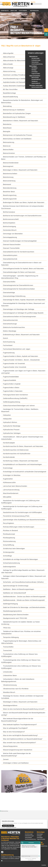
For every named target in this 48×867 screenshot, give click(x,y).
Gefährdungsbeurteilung (11, 402)
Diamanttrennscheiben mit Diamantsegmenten (19, 316)
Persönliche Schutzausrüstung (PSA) (16, 516)
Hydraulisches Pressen (11, 429)
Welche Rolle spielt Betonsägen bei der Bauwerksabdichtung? (16, 754)
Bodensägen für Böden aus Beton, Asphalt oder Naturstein (23, 202)
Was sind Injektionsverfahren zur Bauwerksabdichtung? (22, 739)
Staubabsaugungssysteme (12, 611)
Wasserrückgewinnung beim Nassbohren (17, 750)
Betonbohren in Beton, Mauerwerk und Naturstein (20, 121)
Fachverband (7, 345)
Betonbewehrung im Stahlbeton (14, 117)
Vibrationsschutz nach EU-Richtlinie (15, 689)
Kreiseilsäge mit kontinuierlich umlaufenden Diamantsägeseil (24, 472)
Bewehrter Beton (9, 192)
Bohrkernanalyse (9, 212)
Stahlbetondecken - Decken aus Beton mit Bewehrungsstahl (24, 596)
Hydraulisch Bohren (10, 422)
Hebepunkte (7, 419)
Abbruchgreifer (8, 53)
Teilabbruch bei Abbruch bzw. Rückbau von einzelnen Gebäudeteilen (21, 632)
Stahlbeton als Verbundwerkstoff (14, 593)
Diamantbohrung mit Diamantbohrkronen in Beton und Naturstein (21, 264)
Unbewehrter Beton (10, 675)
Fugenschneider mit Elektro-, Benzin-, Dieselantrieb (21, 360)
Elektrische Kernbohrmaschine (14, 327)
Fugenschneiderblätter (11, 377)
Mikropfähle (7, 497)
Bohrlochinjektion (9, 223)
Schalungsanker (8, 552)
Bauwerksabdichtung (10, 97)
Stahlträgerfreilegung (10, 604)
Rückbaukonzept (9, 534)
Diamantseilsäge (9, 292)
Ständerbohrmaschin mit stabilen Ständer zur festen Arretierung (20, 623)
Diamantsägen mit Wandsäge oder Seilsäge (18, 309)
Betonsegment (8, 166)
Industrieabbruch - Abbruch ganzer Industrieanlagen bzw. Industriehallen (22, 438)
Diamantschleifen (9, 282)
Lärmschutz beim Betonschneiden (15, 486)
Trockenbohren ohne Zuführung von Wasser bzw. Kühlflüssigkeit (19, 655)
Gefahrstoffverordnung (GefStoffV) (15, 398)
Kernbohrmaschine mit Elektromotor (16, 450)
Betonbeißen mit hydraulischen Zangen (17, 113)
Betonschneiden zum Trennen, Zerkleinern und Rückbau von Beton (23, 158)
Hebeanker (7, 415)
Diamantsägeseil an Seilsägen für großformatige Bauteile (23, 313)
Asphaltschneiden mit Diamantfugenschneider (19, 82)
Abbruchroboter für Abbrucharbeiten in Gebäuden (20, 60)
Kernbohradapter (9, 443)
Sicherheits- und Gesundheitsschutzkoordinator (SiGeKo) (23, 582)
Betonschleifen (8, 149)
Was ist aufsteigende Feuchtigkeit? (15, 728)
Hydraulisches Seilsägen (12, 433)
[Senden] (39, 856)
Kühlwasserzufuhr (9, 482)
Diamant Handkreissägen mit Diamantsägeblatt (19, 241)
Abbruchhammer (9, 57)
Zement (5, 759)
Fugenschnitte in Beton (11, 387)
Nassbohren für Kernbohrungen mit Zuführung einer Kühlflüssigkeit (20, 502)
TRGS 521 (7, 628)
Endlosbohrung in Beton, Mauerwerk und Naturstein (21, 334)
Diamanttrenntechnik (10, 320)
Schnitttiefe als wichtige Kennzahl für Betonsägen (20, 559)
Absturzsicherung (9, 71)
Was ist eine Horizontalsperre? (14, 732)
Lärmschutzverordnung (11, 490)
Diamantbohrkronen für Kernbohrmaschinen (18, 252)
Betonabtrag (7, 106)
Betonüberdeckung (9, 188)
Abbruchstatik (8, 64)
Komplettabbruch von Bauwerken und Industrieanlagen (22, 464)
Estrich (5, 338)
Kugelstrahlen (8, 479)
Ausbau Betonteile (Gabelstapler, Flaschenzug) (19, 86)
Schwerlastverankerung (11, 563)
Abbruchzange (8, 68)
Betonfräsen (7, 128)
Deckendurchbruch (9, 230)
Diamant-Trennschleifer (11, 248)
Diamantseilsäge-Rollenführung (14, 296)
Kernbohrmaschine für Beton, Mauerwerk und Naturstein (23, 446)
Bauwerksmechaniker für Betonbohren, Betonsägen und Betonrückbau (22, 101)
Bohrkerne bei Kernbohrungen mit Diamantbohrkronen (22, 216)
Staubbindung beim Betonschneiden (15, 614)
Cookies (44, 865)
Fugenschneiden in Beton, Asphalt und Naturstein (20, 356)
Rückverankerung (9, 541)
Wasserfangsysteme (10, 746)
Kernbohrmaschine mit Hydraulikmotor (16, 453)
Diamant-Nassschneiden (11, 244)
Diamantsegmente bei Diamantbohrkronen (18, 285)
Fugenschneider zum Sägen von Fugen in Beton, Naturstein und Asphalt (23, 372)
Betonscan (6, 146)
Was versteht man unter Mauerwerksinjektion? (19, 742)
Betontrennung (8, 177)
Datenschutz (34, 858)
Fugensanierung (8, 353)
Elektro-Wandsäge (9, 331)
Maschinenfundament (10, 493)
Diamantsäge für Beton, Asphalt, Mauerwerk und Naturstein (24, 300)
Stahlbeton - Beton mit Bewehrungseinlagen (18, 589)
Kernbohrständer (9, 457)
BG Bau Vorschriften (10, 89)
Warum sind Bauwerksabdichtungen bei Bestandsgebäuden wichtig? (23, 714)
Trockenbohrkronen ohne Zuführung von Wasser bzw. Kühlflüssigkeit (21, 667)
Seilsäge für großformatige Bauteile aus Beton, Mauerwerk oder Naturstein (22, 571)
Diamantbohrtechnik (10, 259)
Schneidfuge (7, 556)
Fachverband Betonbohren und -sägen (16, 349)
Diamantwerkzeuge (10, 324)
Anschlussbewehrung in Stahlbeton (15, 78)
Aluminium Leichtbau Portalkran (14, 75)
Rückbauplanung (9, 538)
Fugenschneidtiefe (9, 380)
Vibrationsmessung (10, 685)
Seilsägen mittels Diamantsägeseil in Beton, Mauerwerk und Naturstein (23, 577)
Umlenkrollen (7, 672)
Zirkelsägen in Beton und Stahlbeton (16, 763)
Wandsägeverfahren (10, 705)
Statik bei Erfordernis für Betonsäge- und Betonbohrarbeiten (24, 607)
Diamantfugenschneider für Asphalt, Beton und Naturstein (23, 268)
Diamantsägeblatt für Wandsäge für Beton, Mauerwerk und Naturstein (23, 304)
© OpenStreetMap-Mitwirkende (11, 827)
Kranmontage (8, 468)
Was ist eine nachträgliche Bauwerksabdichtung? (20, 735)
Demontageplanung (10, 237)
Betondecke (7, 124)
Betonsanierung (8, 142)
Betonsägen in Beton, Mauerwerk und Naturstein (20, 170)
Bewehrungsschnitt (9, 199)
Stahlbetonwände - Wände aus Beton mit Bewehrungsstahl (24, 600)
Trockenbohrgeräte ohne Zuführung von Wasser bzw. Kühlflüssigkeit (21, 661)
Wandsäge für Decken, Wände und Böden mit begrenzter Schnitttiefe (22, 697)
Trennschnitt (7, 650)
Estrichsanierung (9, 342)
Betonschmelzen (9, 153)
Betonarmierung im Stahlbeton (14, 110)
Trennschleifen (8, 647)
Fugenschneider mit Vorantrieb (14, 363)
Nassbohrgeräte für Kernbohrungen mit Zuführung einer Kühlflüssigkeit (21, 508)
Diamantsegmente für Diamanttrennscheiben (19, 289)
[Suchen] (32, 4)
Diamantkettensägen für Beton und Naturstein (19, 272)
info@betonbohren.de (20, 6)
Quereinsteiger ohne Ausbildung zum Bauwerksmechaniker (24, 520)
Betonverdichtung (9, 181)
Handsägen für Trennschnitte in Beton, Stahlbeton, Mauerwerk (20, 410)
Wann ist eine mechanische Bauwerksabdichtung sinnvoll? (23, 709)
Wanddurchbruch (9, 692)
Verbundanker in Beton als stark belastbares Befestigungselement (17, 680)
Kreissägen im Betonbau (11, 475)
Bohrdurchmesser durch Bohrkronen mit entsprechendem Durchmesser (22, 207)
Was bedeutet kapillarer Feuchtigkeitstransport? (20, 724)
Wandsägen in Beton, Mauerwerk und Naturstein (20, 702)
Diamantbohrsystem (10, 255)
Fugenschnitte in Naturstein (12, 391)
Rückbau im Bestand (10, 530)
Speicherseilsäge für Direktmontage (15, 586)
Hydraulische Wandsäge (11, 426)
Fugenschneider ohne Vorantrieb (14, 367)
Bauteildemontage (9, 93)
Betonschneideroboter (11, 163)
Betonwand (7, 184)
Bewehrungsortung (9, 195)
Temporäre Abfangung (11, 637)
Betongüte (6, 131)
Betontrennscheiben (10, 173)
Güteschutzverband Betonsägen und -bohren (19, 405)
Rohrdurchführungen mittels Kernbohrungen (18, 527)
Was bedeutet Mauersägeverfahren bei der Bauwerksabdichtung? (17, 720)
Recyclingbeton (8, 523)
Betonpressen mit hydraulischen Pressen (17, 135)
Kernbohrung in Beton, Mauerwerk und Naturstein (20, 461)
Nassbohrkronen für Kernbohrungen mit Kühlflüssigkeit (22, 512)
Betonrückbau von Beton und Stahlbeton (17, 139)
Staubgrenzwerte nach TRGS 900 (15, 618)
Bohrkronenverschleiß (11, 219)
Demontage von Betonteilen (13, 234)
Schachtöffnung (8, 545)
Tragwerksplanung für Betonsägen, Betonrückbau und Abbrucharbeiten (21, 642)
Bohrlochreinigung (9, 226)
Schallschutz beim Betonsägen (14, 548)
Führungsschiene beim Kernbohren (15, 395)
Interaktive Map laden (8, 825)
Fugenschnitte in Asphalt (11, 384)
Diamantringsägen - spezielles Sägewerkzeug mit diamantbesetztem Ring (19, 277)
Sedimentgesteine (9, 567)
